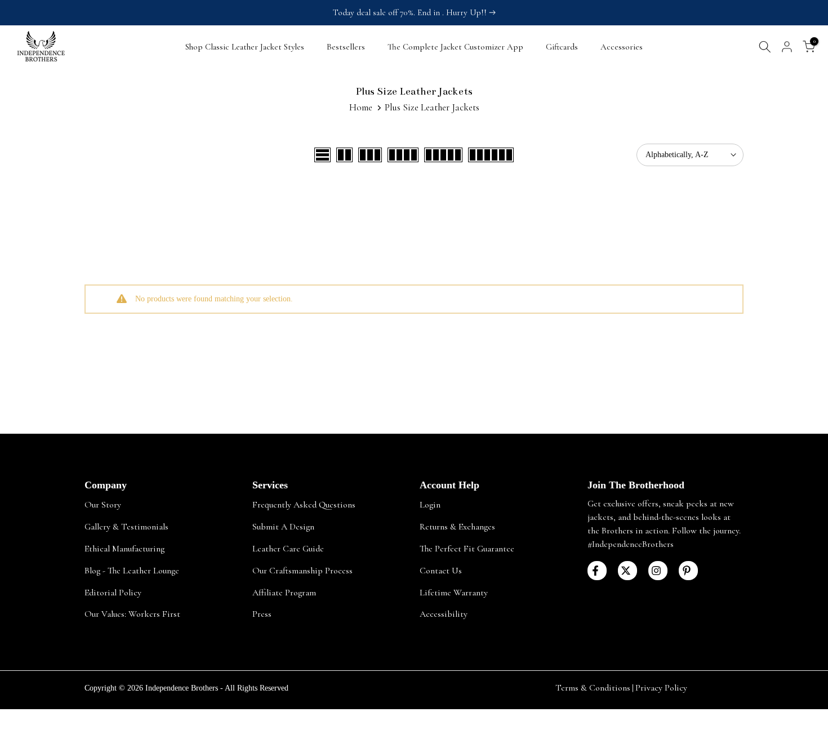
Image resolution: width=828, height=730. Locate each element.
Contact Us (441, 570)
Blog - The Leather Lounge (131, 570)
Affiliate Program (284, 592)
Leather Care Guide (288, 548)
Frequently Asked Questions (303, 504)
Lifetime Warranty (454, 592)
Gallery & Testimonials (126, 526)
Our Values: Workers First (132, 614)
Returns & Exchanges (457, 526)
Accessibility (444, 614)
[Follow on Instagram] (657, 570)
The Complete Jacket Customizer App (455, 47)
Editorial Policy (112, 592)
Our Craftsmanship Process (302, 570)
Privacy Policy (661, 687)
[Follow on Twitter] (627, 570)
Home (360, 107)
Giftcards (562, 47)
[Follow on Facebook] (597, 570)
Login (430, 504)
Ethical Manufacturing (124, 548)
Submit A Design (283, 526)
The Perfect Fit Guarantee (467, 548)
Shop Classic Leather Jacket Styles (244, 47)
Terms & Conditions (592, 687)
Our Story (102, 504)
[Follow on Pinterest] (688, 570)
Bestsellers (346, 47)
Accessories (621, 47)
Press (261, 614)
